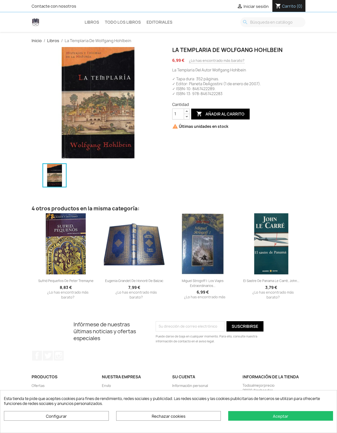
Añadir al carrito (220, 114)
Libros (92, 22)
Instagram (59, 356)
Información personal (190, 385)
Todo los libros (123, 22)
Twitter (48, 356)
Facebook (37, 356)
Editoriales (159, 22)
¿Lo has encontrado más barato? (216, 60)
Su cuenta (183, 377)
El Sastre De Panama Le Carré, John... (271, 281)
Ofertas (38, 385)
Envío (106, 385)
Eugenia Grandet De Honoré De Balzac (134, 281)
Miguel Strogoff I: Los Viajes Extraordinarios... (203, 283)
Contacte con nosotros (54, 6)
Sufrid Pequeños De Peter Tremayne (66, 281)
